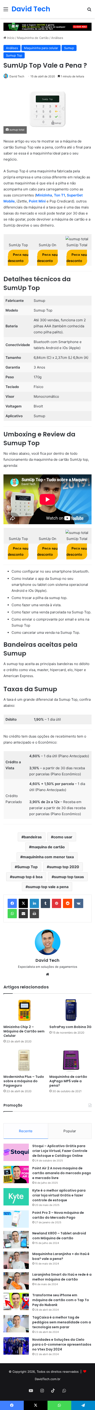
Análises (57, 38)
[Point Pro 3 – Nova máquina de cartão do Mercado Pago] (16, 1219)
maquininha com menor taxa (48, 857)
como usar (62, 837)
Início (10, 38)
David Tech (16, 76)
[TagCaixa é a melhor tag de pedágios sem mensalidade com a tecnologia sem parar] (16, 1323)
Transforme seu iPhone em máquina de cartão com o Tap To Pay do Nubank (60, 1300)
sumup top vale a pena (48, 886)
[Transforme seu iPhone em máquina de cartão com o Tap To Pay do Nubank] (16, 1301)
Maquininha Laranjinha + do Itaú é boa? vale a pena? (60, 1256)
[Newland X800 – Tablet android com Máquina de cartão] (16, 1239)
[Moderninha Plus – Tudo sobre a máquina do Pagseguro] (24, 1060)
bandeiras (33, 837)
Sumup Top (14, 55)
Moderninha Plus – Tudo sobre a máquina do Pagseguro (23, 1081)
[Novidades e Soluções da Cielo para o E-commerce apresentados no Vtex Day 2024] (16, 1346)
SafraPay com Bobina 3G (70, 1027)
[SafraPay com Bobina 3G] (70, 1010)
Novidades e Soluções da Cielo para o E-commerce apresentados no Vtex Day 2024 (61, 1344)
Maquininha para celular (41, 48)
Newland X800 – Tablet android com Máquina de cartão (59, 1235)
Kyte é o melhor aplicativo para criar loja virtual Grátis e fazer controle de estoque (59, 1195)
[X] (23, 903)
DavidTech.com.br (47, 1379)
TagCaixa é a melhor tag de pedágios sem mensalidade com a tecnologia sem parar (61, 1322)
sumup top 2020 (64, 866)
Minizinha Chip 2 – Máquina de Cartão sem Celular (24, 1031)
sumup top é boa (27, 876)
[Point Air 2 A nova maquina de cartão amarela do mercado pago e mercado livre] (16, 1174)
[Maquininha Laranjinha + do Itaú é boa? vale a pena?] (16, 1260)
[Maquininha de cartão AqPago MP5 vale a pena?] (70, 1060)
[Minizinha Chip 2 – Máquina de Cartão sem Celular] (24, 1010)
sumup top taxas (69, 876)
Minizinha (44, 195)
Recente (26, 1131)
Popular (69, 1131)
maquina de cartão (48, 847)
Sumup (69, 48)
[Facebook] (12, 903)
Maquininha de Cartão (33, 38)
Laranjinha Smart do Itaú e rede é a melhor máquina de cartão (62, 1277)
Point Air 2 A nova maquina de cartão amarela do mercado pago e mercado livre (61, 1173)
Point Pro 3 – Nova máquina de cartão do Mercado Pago (58, 1215)
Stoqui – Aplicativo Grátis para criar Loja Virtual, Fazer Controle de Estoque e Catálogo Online (59, 1151)
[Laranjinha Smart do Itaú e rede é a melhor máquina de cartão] (16, 1281)
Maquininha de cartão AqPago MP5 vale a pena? (68, 1081)
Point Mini (37, 201)
